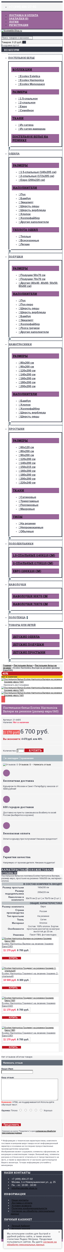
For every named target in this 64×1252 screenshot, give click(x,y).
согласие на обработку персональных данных (32, 1243)
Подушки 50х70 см (32, 275)
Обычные (27, 531)
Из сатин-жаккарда (32, 128)
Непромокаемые (31, 527)
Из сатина (26, 125)
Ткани (18, 118)
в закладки (11, 758)
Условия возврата (21, 1205)
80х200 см (27, 362)
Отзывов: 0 (25, 764)
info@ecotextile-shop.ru (24, 1188)
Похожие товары (40, 869)
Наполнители (25, 187)
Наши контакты (20, 1200)
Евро (23, 106)
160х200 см (27, 378)
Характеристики (14, 869)
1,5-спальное (29, 98)
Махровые (27, 509)
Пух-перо (26, 304)
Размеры (19, 92)
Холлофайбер (30, 218)
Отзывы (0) (9, 872)
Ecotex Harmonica (32, 80)
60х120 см (27, 447)
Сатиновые (28, 497)
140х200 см (27, 374)
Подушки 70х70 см (32, 279)
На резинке (28, 523)
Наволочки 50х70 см (30, 596)
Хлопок (25, 214)
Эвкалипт (26, 202)
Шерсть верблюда (33, 210)
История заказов (21, 1228)
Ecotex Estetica (30, 76)
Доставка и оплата (22, 1202)
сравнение (27, 758)
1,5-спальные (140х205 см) (38, 172)
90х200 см (27, 366)
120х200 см (27, 370)
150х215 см (27, 467)
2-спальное (27, 102)
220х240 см (27, 482)
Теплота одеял (25, 229)
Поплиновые (29, 505)
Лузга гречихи (30, 328)
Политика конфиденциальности (29, 1208)
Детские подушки (28, 644)
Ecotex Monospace (32, 84)
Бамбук (25, 198)
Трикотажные (29, 501)
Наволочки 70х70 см (30, 604)
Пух (23, 194)
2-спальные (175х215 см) (33, 563)
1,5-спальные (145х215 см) (34, 555)
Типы (18, 516)
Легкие (25, 244)
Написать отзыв (42, 764)
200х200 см (27, 386)
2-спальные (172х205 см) (37, 176)
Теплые (25, 236)
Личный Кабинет (21, 1225)
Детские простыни (29, 652)
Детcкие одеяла (26, 636)
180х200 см (27, 382)
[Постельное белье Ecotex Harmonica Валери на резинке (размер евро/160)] (32, 682)
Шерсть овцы (29, 206)
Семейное (27, 110)
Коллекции (22, 69)
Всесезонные (29, 240)
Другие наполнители (34, 222)
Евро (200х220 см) (32, 180)
